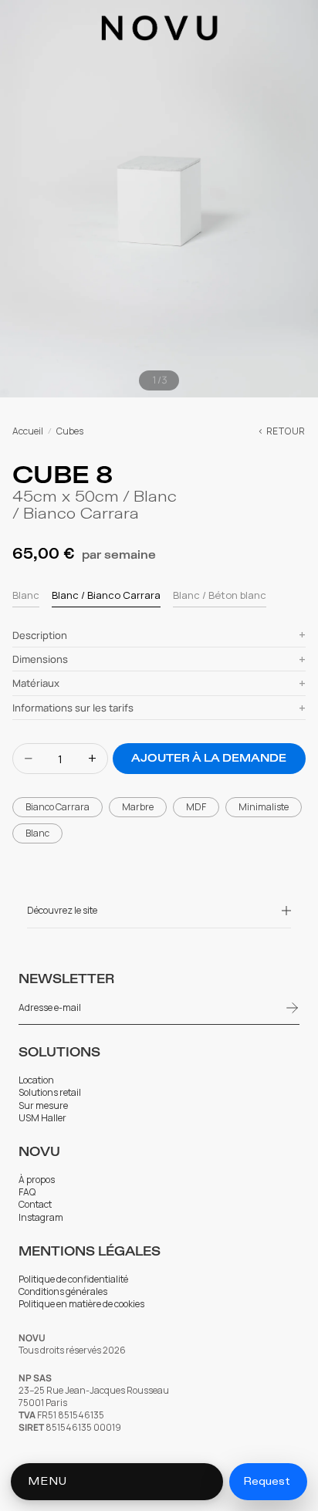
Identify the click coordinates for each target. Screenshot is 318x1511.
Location (36, 1080)
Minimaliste (263, 806)
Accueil (27, 431)
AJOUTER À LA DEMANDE (208, 758)
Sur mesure (43, 1106)
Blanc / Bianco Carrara (106, 595)
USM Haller (43, 1118)
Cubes (69, 431)
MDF (196, 806)
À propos (37, 1180)
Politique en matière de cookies (81, 1304)
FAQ (27, 1192)
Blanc (25, 595)
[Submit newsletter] (292, 1008)
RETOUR (286, 431)
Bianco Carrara (57, 806)
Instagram (41, 1218)
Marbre (138, 806)
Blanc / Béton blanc (219, 595)
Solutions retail (50, 1093)
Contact (35, 1204)
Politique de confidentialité (73, 1279)
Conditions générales (63, 1292)
